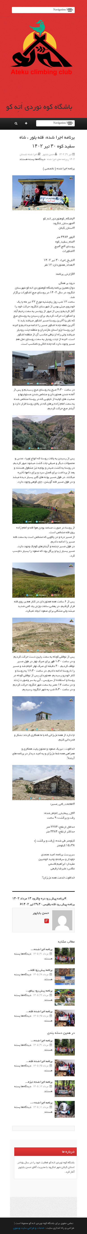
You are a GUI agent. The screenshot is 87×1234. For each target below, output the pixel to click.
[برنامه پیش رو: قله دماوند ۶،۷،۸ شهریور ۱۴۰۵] (65, 976)
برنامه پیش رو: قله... (40, 970)
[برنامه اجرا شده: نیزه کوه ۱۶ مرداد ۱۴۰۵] (65, 1088)
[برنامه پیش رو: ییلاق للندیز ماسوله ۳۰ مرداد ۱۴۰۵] (65, 997)
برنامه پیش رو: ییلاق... (39, 990)
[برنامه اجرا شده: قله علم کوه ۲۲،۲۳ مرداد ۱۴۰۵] (65, 1018)
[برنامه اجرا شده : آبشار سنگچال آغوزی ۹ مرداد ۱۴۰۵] (65, 1109)
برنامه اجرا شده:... (41, 949)
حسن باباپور (48, 154)
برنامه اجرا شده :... (41, 1102)
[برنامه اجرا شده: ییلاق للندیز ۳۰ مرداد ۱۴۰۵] (65, 956)
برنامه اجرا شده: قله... (39, 1011)
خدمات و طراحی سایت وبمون (28, 1228)
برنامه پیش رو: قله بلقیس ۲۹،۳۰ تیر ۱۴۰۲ (48, 904)
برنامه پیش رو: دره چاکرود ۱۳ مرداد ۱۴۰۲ (38, 898)
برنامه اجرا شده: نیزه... (38, 1082)
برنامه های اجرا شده (57, 159)
